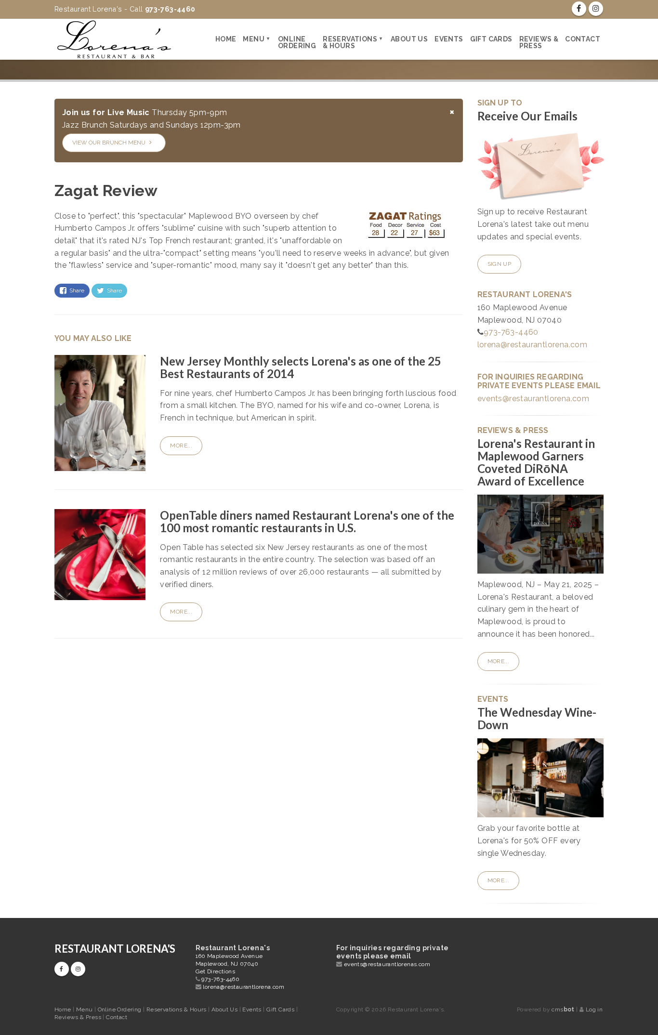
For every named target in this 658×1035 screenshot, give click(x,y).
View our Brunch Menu (109, 142)
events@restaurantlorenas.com (387, 964)
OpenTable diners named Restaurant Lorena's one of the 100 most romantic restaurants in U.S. (307, 521)
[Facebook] (579, 8)
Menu (253, 39)
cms (563, 1009)
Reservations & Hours (350, 42)
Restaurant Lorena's (114, 948)
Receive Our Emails (527, 116)
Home (226, 39)
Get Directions (216, 971)
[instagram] (596, 8)
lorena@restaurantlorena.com (532, 344)
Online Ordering (297, 42)
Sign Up (499, 264)
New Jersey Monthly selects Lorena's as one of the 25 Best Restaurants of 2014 (300, 367)
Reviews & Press (539, 42)
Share (75, 290)
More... (181, 445)
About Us (409, 39)
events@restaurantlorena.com (533, 398)
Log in (594, 1009)
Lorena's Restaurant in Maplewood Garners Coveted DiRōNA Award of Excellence (536, 462)
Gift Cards (491, 39)
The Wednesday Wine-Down (537, 718)
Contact (582, 39)
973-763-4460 (511, 332)
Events (448, 39)
